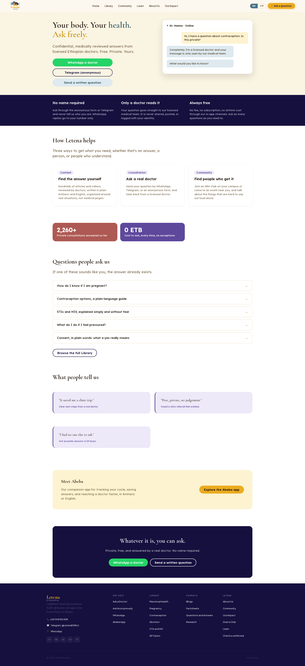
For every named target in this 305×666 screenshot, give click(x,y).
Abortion (154, 622)
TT (49, 640)
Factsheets (192, 608)
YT (77, 640)
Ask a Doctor (120, 601)
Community (125, 5)
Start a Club (229, 622)
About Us (154, 5)
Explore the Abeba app (221, 489)
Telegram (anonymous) (83, 72)
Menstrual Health (158, 601)
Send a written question (82, 82)
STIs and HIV (156, 628)
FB (56, 640)
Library (109, 5)
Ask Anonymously (123, 608)
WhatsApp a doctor (83, 62)
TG (70, 640)
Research (191, 622)
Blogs (189, 601)
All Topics (154, 635)
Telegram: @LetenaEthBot (65, 625)
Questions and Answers (199, 615)
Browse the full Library (74, 353)
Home (95, 5)
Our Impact (171, 5)
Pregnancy (155, 608)
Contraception (157, 615)
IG (63, 640)
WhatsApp (56, 631)
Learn (140, 5)
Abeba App (119, 622)
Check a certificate (233, 635)
